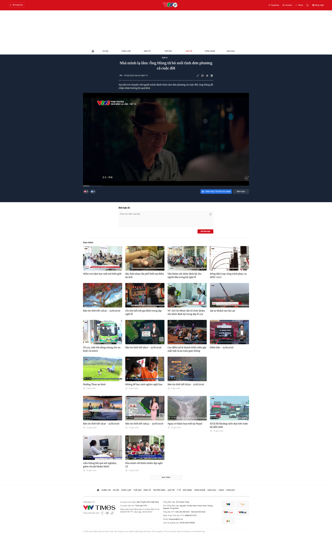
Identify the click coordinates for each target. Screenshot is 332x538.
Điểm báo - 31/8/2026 (222, 347)
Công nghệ (210, 51)
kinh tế (147, 490)
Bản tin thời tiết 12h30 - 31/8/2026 (101, 310)
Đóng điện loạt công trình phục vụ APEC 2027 (228, 275)
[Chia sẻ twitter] (207, 75)
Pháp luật (126, 51)
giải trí (171, 490)
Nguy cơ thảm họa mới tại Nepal (185, 423)
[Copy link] (197, 75)
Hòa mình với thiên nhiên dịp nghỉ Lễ (143, 465)
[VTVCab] (242, 512)
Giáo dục (231, 51)
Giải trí (189, 51)
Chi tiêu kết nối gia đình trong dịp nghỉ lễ (143, 312)
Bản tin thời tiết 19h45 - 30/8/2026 (144, 423)
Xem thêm (88, 242)
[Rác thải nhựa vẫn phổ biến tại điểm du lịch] (144, 258)
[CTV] (228, 512)
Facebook (275, 5)
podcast (230, 490)
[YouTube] (107, 513)
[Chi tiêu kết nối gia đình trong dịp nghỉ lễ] (144, 295)
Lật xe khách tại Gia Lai (222, 310)
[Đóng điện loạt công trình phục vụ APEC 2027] (229, 258)
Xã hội (105, 51)
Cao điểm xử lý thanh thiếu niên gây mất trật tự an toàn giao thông (187, 349)
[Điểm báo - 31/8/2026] (229, 332)
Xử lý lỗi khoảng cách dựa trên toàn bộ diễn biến (229, 425)
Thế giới (168, 51)
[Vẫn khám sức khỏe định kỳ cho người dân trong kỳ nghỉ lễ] (187, 258)
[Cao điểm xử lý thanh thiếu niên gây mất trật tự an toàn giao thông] (187, 332)
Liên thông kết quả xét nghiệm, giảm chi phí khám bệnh (100, 465)
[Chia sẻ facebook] (202, 75)
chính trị (106, 490)
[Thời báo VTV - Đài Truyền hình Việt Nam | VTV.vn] (99, 507)
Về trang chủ (17, 5)
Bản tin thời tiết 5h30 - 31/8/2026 (101, 423)
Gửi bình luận (205, 231)
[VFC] (228, 504)
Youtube (288, 5)
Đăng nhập (319, 5)
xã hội (116, 490)
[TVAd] (242, 504)
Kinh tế (147, 51)
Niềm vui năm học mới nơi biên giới (102, 273)
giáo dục (211, 490)
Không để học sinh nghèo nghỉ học (144, 384)
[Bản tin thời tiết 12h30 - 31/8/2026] (102, 295)
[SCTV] (228, 520)
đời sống (187, 490)
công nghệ (199, 490)
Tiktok (300, 5)
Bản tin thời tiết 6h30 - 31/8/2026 (186, 384)
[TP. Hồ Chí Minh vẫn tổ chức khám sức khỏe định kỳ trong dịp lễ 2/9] (187, 295)
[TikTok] (112, 513)
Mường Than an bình (94, 384)
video (221, 490)
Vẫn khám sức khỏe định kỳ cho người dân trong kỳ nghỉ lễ (185, 275)
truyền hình (159, 490)
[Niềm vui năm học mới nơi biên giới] (102, 258)
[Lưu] (211, 75)
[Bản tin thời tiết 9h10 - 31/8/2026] (144, 332)
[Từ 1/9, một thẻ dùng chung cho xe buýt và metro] (102, 332)
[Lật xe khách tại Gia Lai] (229, 295)
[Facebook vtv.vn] (102, 513)
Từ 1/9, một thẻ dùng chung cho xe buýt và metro (101, 349)
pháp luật (126, 490)
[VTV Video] (170, 5)
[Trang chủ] (98, 490)
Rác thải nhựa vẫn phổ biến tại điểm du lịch (144, 275)
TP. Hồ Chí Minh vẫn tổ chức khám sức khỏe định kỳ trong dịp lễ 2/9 (186, 312)
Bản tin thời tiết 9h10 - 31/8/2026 (143, 347)
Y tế (179, 490)
